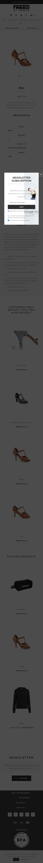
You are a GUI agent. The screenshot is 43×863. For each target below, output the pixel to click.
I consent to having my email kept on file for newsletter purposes (21, 216)
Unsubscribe (22, 211)
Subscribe (13, 211)
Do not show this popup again (19, 220)
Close (41, 174)
